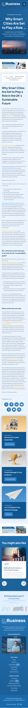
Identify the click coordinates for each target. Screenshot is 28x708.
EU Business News (17, 698)
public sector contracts (19, 387)
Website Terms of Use (14, 683)
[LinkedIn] (16, 404)
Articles (11, 76)
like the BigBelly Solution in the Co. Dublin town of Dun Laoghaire (13, 323)
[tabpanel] (14, 563)
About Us (14, 662)
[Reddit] (22, 404)
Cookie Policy (14, 690)
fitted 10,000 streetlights (14, 359)
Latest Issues (14, 667)
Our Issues (7, 435)
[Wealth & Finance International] (11, 608)
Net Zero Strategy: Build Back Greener (11, 262)
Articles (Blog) (12, 664)
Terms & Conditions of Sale (14, 685)
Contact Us (7, 505)
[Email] (14, 409)
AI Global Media (14, 598)
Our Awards (7, 470)
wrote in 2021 (9, 115)
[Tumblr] (9, 409)
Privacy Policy (14, 688)
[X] (6, 404)
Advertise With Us (14, 671)
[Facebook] (11, 404)
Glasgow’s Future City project (9, 231)
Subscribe (12, 680)
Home (5, 76)
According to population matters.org (11, 203)
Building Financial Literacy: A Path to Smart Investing (13, 569)
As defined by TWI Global (8, 166)
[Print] (19, 409)
